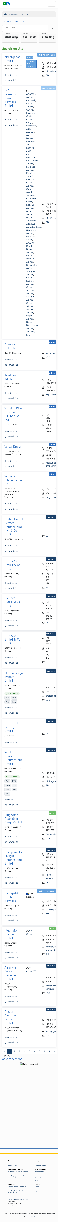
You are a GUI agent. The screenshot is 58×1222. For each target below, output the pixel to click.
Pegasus (30, 236)
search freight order (41, 1163)
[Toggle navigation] (52, 3)
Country (7, 34)
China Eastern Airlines (30, 280)
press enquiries (40, 1171)
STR (48, 913)
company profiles (15, 1169)
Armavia (30, 243)
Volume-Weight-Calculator (17, 1186)
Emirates (30, 141)
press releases (13, 1163)
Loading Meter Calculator (16, 1191)
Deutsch (11, 1199)
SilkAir (29, 239)
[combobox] (10, 38)
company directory (18, 14)
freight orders (41, 1161)
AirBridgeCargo (33, 227)
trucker (10, 1174)
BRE (47, 954)
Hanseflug (31, 125)
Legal (37, 1184)
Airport (25, 34)
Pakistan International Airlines (32, 160)
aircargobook (40, 1169)
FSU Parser (12, 1189)
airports (22, 1176)
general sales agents (15, 1178)
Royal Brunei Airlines (29, 249)
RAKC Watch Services (15, 1193)
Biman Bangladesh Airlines (32, 325)
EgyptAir (30, 113)
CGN (48, 535)
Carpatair (30, 100)
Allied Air (30, 224)
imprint (37, 1191)
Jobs (36, 1180)
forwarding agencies (15, 1171)
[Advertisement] (29, 1103)
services (12, 1184)
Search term (10, 27)
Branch (43, 34)
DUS (48, 699)
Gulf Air (29, 109)
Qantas (29, 116)
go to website (11, 80)
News (10, 1161)
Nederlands (24, 1199)
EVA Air (29, 255)
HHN (48, 662)
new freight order (41, 1165)
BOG (48, 357)
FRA (48, 75)
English (16, 1199)
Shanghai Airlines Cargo (30, 299)
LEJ (47, 623)
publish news (12, 1165)
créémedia (30, 1216)
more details (11, 75)
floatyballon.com (40, 1178)
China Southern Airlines (30, 290)
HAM (48, 587)
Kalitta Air (31, 179)
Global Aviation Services (30, 192)
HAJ (48, 993)
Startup (30, 57)
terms (37, 1186)
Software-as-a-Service (31, 63)
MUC (48, 1035)
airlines (25, 1171)
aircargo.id (38, 1176)
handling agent (13, 1176)
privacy (37, 1189)
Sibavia (29, 306)
